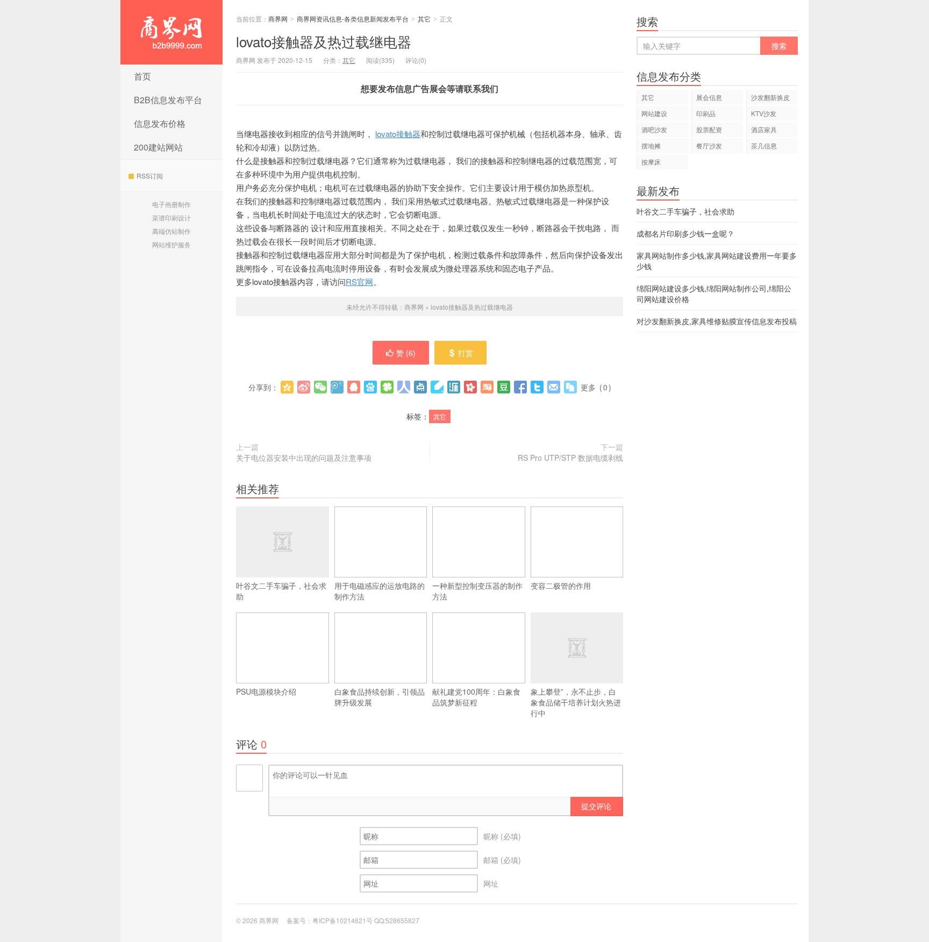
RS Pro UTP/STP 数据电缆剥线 (570, 457)
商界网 (171, 32)
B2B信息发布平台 (168, 100)
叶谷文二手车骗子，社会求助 (281, 591)
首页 (142, 76)
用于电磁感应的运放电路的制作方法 (379, 591)
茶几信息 (764, 145)
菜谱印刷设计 (171, 217)
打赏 (465, 352)
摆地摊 (651, 145)
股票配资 (709, 129)
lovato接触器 (397, 133)
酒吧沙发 (654, 129)
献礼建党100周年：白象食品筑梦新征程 (476, 697)
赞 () (406, 352)
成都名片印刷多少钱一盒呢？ (685, 233)
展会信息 (709, 97)
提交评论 (596, 806)
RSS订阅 (150, 175)
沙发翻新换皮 (770, 97)
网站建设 (654, 113)
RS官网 (359, 281)
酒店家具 (764, 129)
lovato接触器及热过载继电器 (323, 41)
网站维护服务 (171, 244)
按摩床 (651, 161)
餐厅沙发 (709, 145)
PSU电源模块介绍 (266, 691)
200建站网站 (158, 147)
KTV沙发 (763, 113)
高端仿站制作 (171, 231)
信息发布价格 (159, 123)
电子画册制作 (171, 204)
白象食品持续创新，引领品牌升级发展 (379, 697)
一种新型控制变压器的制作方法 (477, 591)
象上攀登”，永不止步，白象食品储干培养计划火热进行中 (576, 702)
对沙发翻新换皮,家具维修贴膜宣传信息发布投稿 (717, 321)
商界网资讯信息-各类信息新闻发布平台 (353, 18)
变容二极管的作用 (561, 585)
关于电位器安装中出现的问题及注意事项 (303, 457)
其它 (424, 18)
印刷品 (706, 113)
